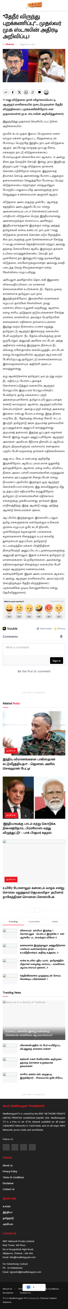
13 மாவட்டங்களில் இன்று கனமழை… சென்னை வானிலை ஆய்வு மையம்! (28, 1033)
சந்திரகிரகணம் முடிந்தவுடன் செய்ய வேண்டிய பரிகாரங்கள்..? (40, 977)
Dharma (10, 44)
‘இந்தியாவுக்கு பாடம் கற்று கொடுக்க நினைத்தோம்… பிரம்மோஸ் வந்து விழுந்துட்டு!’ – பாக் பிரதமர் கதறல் (29, 828)
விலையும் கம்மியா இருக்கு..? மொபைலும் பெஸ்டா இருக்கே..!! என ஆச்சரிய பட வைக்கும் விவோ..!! (42, 934)
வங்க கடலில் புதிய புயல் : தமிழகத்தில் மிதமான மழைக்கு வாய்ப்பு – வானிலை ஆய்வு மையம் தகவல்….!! (42, 964)
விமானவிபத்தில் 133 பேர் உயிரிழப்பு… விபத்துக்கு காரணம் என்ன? (40, 1047)
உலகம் (7, 1206)
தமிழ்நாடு (8, 1218)
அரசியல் (11, 750)
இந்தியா (7, 1212)
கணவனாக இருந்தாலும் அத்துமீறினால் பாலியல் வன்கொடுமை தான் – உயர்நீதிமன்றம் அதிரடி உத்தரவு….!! (42, 948)
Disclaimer (8, 1183)
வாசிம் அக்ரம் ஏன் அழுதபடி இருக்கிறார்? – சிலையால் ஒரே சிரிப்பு (41, 1076)
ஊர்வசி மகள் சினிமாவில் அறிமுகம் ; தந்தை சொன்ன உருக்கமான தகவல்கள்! (41, 1062)
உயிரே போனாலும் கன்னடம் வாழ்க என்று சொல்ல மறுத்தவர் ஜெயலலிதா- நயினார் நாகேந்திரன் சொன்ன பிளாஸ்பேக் (33, 892)
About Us (8, 1165)
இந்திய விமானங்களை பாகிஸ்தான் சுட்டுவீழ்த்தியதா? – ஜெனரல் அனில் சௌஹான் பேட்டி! (29, 764)
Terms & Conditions (13, 1177)
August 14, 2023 (27, 44)
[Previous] (31, 910)
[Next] (37, 910)
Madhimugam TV (17, 1298)
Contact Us (9, 1189)
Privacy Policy (10, 1171)
